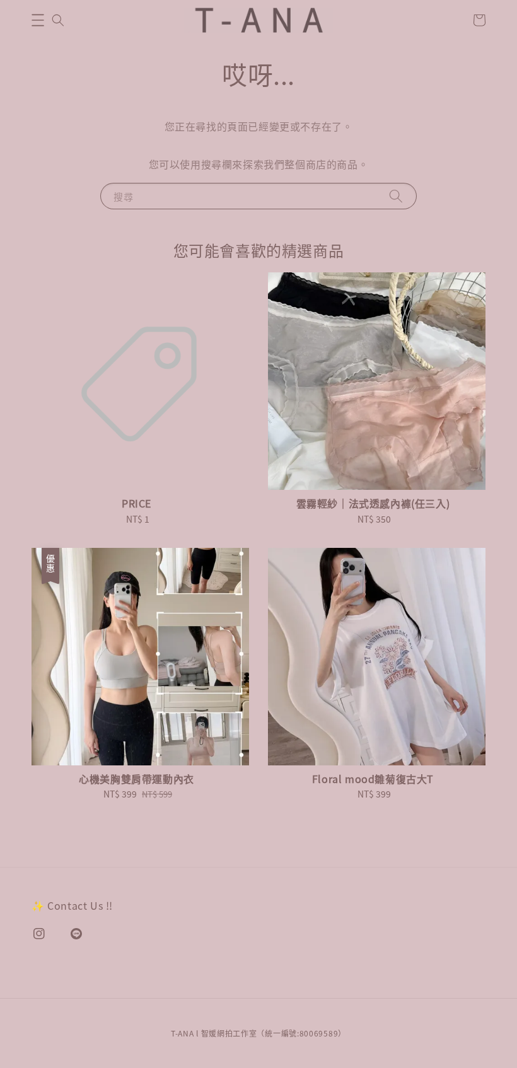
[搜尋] (396, 195)
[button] (38, 20)
